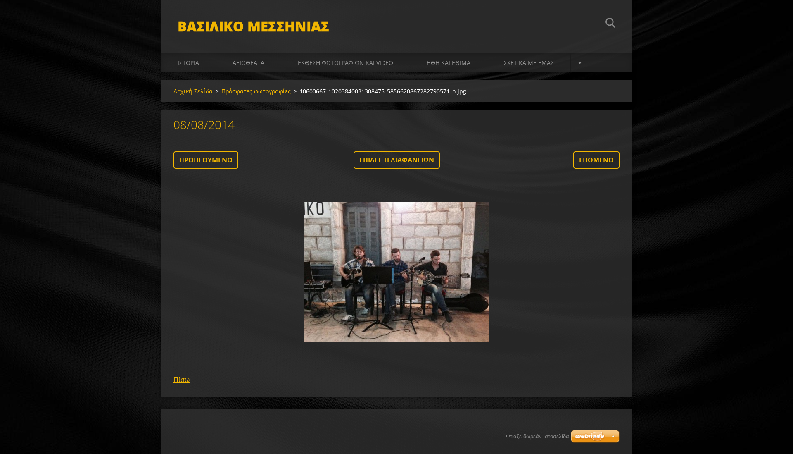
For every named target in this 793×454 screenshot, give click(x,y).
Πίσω (181, 379)
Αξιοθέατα (248, 63)
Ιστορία (188, 63)
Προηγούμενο (206, 160)
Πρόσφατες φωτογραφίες (256, 91)
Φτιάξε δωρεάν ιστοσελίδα (537, 436)
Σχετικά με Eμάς (529, 63)
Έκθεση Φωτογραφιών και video (345, 63)
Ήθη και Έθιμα (448, 63)
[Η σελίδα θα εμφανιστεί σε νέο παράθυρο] (396, 272)
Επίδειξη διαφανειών (396, 160)
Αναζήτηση (610, 24)
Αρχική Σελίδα (193, 91)
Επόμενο (596, 160)
